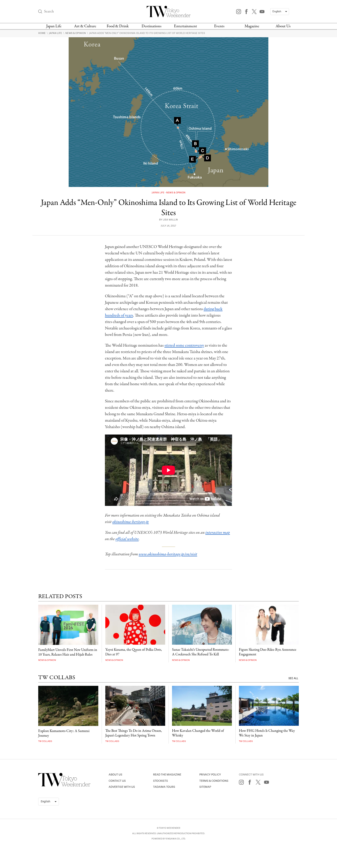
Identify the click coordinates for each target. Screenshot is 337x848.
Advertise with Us (122, 787)
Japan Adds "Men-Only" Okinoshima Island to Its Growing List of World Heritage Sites (147, 33)
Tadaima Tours (164, 787)
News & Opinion (75, 33)
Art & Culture (85, 26)
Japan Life (53, 26)
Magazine (252, 26)
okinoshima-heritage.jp (130, 522)
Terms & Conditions (213, 780)
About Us (283, 26)
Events (219, 26)
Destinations (151, 26)
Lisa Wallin (170, 219)
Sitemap (205, 787)
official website (127, 539)
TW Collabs (45, 741)
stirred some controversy (184, 345)
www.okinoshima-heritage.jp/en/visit (168, 554)
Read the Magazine (167, 774)
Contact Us (117, 780)
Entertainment (185, 26)
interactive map (217, 533)
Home (42, 33)
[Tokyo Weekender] (64, 786)
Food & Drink (118, 26)
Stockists (160, 780)
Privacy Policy (210, 774)
